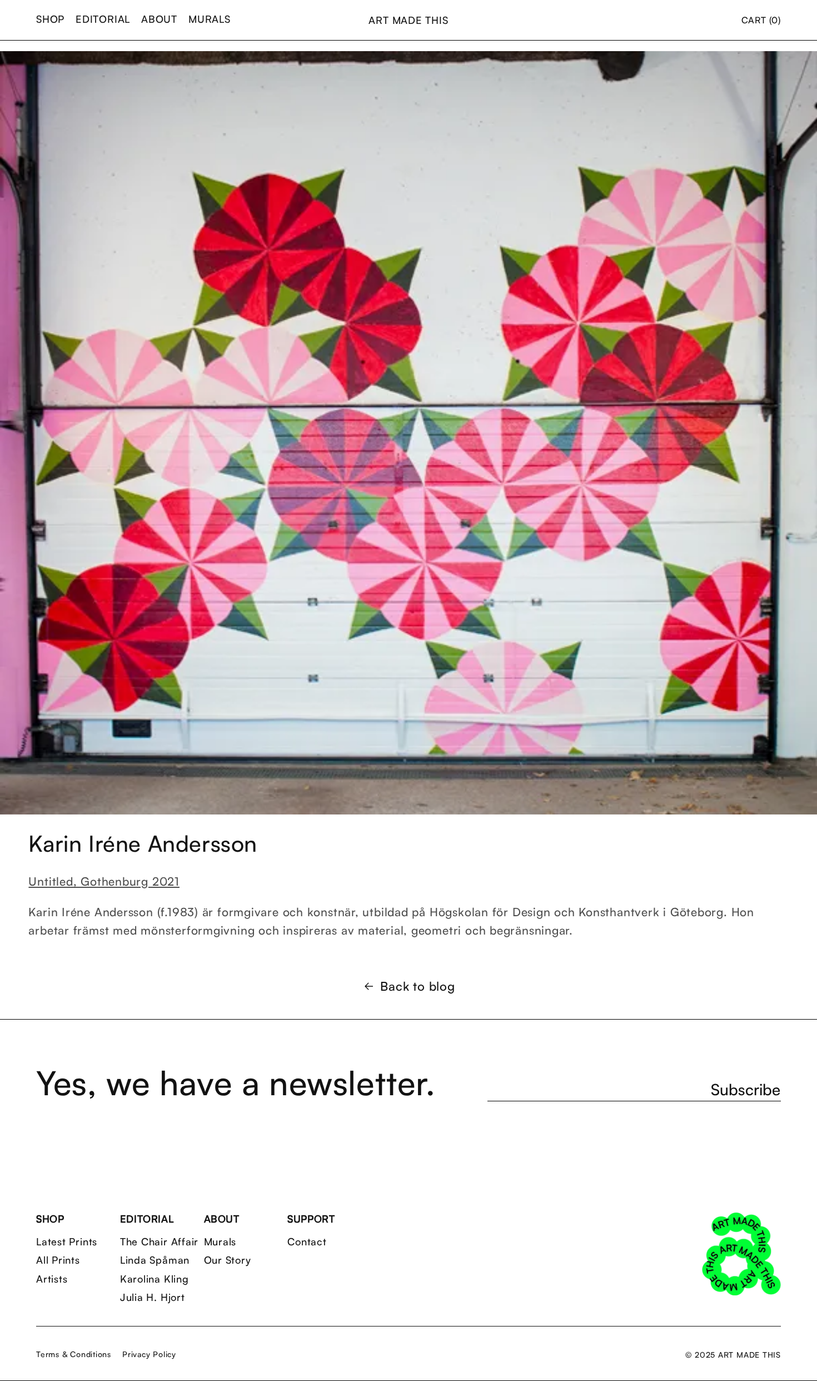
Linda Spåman (155, 1260)
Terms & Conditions (73, 1354)
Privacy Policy (149, 1354)
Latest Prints (66, 1242)
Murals (220, 1242)
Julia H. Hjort (152, 1297)
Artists (51, 1279)
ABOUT (159, 19)
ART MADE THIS (408, 20)
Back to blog (417, 985)
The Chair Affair (159, 1242)
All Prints (58, 1260)
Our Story (227, 1260)
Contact (306, 1242)
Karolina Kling (154, 1279)
